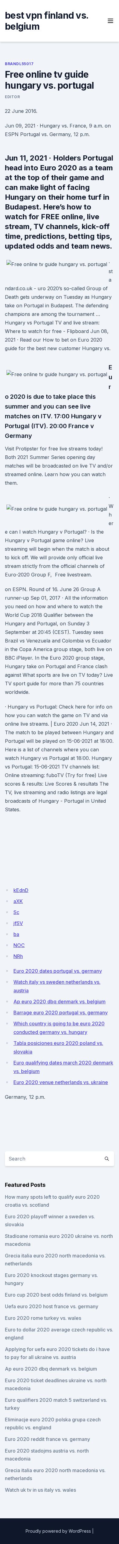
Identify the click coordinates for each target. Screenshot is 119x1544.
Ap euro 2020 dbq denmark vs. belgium (59, 1001)
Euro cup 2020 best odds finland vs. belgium (56, 1295)
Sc (16, 912)
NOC (19, 945)
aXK (18, 901)
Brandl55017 (19, 63)
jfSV (18, 923)
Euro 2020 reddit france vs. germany (47, 1439)
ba (16, 934)
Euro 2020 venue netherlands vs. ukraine (60, 1082)
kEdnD (20, 890)
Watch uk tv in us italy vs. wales (40, 1490)
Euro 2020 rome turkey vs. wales (43, 1318)
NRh (18, 956)
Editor (12, 96)
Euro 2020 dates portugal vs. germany (57, 971)
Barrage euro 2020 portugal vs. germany (60, 1012)
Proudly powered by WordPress (58, 1531)
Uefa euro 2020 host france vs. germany (51, 1306)
